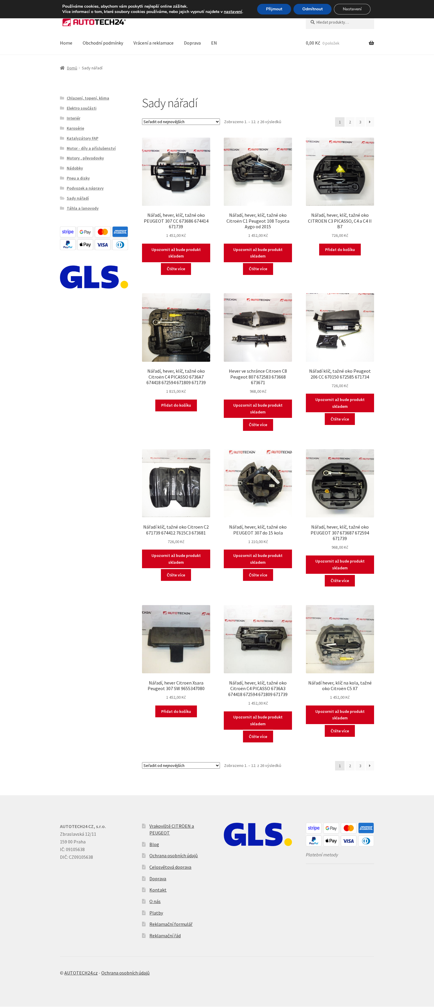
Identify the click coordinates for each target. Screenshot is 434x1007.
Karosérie (75, 128)
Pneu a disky (78, 178)
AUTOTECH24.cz (81, 973)
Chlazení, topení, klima (88, 98)
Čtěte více (176, 268)
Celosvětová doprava (170, 867)
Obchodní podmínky (103, 43)
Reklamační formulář (170, 924)
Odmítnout (312, 9)
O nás (155, 901)
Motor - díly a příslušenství (91, 148)
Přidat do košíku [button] (340, 249)
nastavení (233, 11)
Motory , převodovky (85, 158)
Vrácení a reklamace (153, 43)
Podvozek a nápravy (85, 188)
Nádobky (75, 168)
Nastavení (352, 9)
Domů (72, 68)
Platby (156, 913)
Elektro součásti (82, 108)
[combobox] (340, 22)
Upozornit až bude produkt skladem (176, 253)
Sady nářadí (78, 198)
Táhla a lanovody (83, 208)
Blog (154, 844)
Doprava (192, 43)
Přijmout (274, 9)
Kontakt (158, 890)
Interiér (73, 118)
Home (66, 43)
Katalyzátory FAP (82, 138)
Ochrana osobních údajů (173, 855)
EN (214, 43)
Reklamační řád (165, 935)
